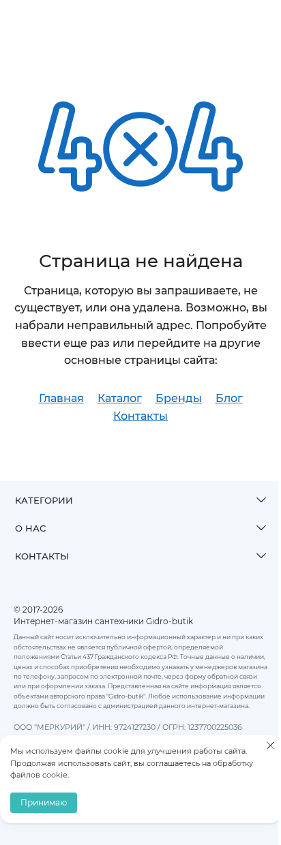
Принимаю (43, 802)
